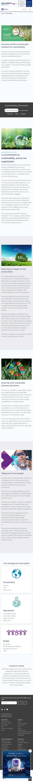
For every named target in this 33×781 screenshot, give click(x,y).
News (2, 726)
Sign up (22, 703)
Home (2, 13)
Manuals (20, 746)
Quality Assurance (22, 730)
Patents (19, 728)
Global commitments (23, 723)
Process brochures (22, 749)
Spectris (3, 730)
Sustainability (21, 735)
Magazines (20, 744)
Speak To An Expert (29, 4)
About (19, 721)
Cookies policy (4, 746)
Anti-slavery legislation (6, 742)
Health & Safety (21, 725)
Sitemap (4, 779)
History (19, 726)
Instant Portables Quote (22, 4)
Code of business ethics (6, 744)
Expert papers (21, 740)
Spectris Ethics (6, 715)
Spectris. (18, 194)
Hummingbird (4, 725)
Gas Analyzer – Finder (6, 723)
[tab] (11, 110)
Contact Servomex (5, 721)
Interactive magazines (23, 742)
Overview (20, 747)
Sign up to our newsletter (7, 728)
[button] (30, 9)
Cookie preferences (5, 740)
